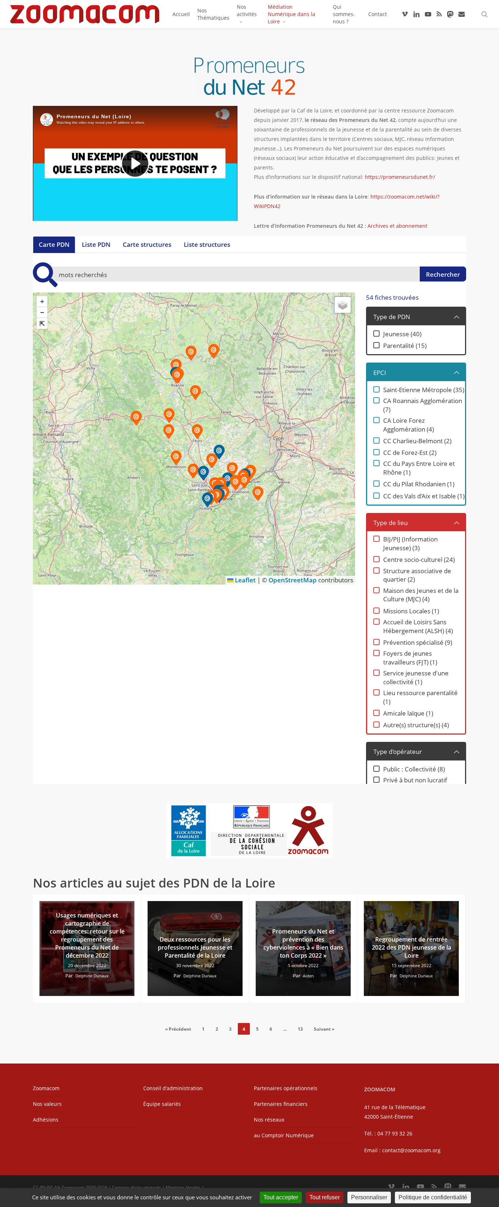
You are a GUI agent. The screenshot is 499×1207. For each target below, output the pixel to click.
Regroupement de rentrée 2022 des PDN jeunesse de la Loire (411, 947)
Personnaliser (369, 1197)
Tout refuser (324, 1197)
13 (300, 1029)
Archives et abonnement (397, 225)
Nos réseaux (269, 1119)
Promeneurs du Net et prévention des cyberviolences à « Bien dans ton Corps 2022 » (303, 943)
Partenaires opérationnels (285, 1088)
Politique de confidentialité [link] (433, 1197)
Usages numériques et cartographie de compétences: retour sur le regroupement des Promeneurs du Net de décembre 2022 (87, 935)
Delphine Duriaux (91, 975)
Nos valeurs (47, 1103)
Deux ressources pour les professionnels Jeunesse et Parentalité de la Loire (195, 947)
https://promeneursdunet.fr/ (400, 176)
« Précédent (178, 1029)
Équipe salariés (162, 1103)
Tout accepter (280, 1197)
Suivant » (324, 1029)
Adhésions (45, 1119)
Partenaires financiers (281, 1103)
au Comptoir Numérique (284, 1135)
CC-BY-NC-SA (46, 1187)
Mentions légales (183, 1187)
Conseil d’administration (173, 1088)
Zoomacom (46, 1088)
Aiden (308, 975)
